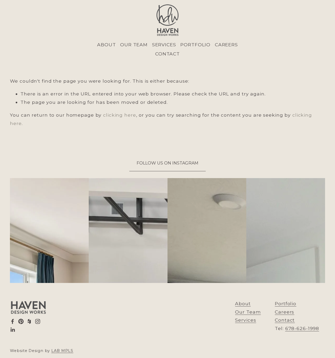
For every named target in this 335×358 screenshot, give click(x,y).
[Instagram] (37, 321)
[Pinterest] (21, 321)
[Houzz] (29, 321)
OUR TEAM (134, 44)
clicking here (119, 115)
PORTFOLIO (195, 44)
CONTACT (167, 53)
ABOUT (106, 44)
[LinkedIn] (12, 329)
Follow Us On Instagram (167, 163)
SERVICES (164, 44)
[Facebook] (12, 321)
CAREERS (226, 44)
